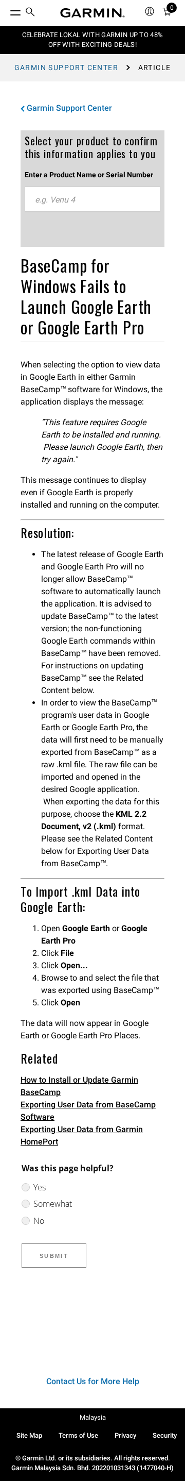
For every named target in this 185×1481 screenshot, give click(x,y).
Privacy (125, 1435)
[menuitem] (30, 13)
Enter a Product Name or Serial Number (89, 175)
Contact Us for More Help (92, 1381)
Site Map (29, 1435)
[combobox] (92, 199)
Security (165, 1435)
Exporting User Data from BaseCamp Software (88, 1111)
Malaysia (93, 1417)
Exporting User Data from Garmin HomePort (82, 1135)
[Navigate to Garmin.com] (92, 13)
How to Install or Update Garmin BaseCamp (79, 1086)
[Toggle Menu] (6, 10)
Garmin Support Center (66, 67)
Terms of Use (78, 1435)
